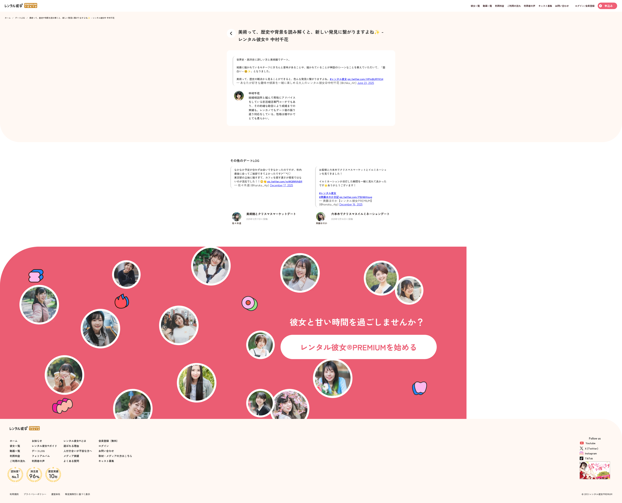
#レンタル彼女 (338, 79)
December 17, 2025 (281, 185)
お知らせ (37, 441)
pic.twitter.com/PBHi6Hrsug (356, 197)
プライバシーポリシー (35, 494)
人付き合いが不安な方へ (77, 451)
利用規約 (14, 494)
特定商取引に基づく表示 (77, 494)
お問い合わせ (106, 451)
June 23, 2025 (365, 83)
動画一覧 (15, 451)
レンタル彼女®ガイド (44, 446)
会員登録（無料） (108, 441)
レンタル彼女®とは (74, 441)
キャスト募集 (106, 461)
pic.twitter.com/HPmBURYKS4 (365, 79)
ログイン (103, 446)
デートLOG (20, 18)
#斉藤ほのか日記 (329, 197)
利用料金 (15, 456)
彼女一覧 (15, 446)
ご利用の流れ (17, 461)
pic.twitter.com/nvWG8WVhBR (284, 181)
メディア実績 (71, 456)
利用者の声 (38, 461)
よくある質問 (71, 461)
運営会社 (55, 494)
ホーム (8, 18)
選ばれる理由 (71, 446)
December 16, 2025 (351, 204)
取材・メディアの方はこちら (115, 456)
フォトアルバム (41, 456)
